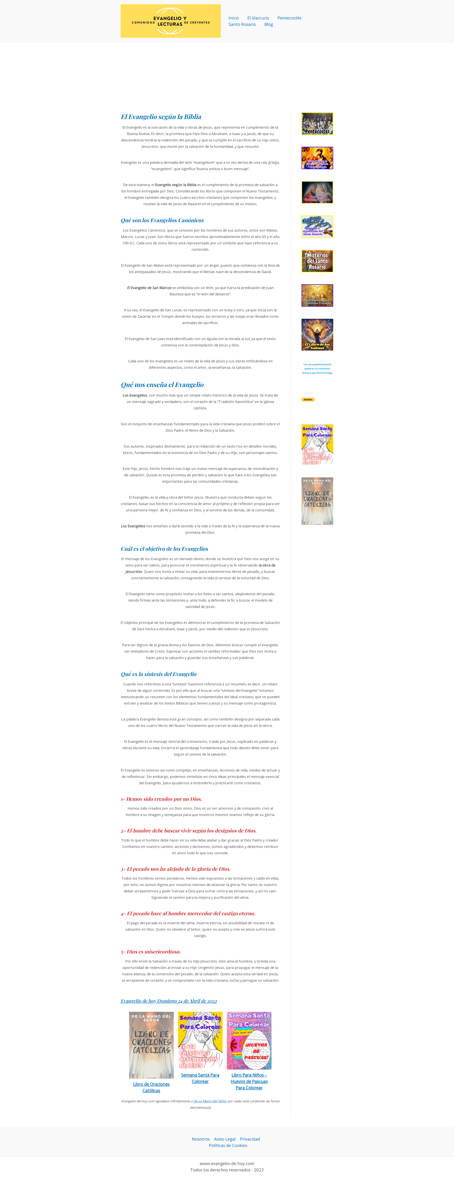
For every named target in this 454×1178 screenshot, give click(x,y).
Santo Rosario (242, 24)
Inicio (234, 18)
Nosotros (201, 1139)
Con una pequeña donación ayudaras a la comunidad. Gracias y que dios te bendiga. (317, 368)
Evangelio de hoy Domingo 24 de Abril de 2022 (169, 1001)
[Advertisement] (227, 69)
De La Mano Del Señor (210, 1101)
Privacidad (250, 1139)
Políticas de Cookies (228, 1145)
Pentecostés (289, 18)
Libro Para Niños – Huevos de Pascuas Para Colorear (249, 1081)
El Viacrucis (258, 18)
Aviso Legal (225, 1139)
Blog (268, 24)
